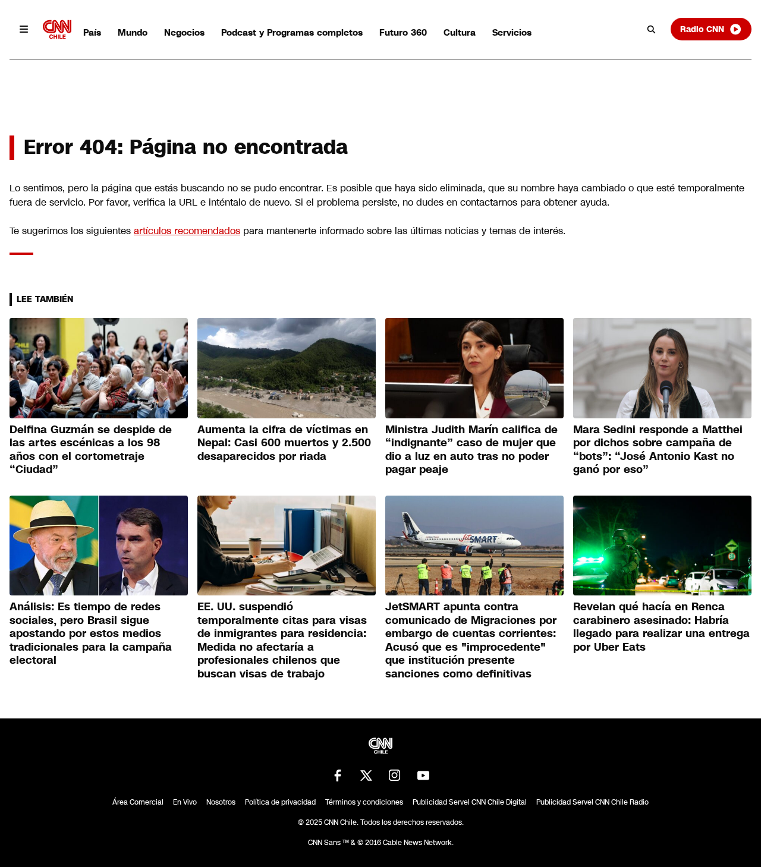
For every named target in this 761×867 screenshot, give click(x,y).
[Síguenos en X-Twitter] (366, 775)
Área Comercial (137, 802)
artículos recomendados (187, 231)
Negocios (184, 32)
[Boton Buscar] (651, 29)
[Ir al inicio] (57, 29)
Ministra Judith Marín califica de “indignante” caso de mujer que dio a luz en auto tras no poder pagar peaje (471, 450)
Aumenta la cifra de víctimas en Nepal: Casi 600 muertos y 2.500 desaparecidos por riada (284, 443)
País (92, 32)
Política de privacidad (280, 802)
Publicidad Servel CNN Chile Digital (470, 802)
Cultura (460, 32)
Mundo (132, 32)
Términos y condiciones (364, 802)
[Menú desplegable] (24, 29)
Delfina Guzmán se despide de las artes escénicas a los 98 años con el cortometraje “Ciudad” (91, 450)
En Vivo (185, 802)
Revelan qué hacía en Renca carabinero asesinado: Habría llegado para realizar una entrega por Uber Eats (661, 627)
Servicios (512, 32)
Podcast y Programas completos (292, 32)
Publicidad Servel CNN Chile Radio (592, 802)
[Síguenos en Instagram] (394, 775)
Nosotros (220, 802)
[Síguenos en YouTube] (423, 775)
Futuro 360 (403, 32)
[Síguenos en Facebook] (337, 775)
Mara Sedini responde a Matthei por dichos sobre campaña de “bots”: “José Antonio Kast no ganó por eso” (658, 450)
